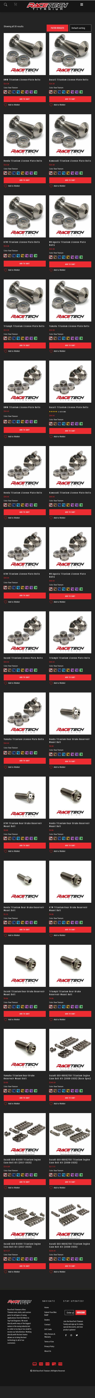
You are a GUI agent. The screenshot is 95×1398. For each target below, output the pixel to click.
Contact (47, 1324)
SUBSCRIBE (81, 1312)
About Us (47, 1351)
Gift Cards (48, 1329)
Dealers (47, 1320)
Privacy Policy (49, 1346)
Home (46, 1307)
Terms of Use (49, 1341)
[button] (82, 4)
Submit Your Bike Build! (50, 1313)
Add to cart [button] (25, 99)
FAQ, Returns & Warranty (49, 1335)
